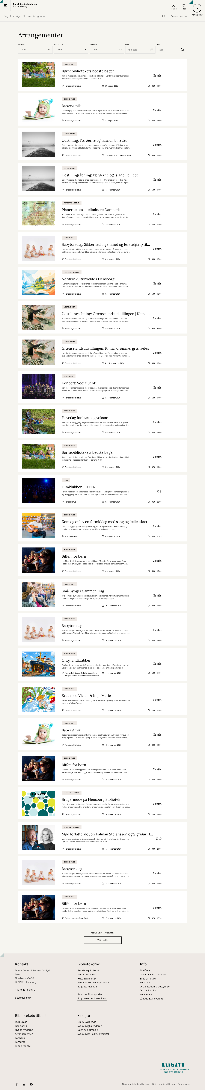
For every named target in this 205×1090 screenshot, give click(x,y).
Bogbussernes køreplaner (92, 998)
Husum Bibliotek (86, 979)
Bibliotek (21, 44)
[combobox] (84, 16)
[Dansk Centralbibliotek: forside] (173, 1067)
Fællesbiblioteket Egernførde (93, 982)
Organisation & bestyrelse (155, 987)
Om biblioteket (148, 990)
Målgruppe (58, 44)
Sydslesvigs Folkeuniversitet (93, 1034)
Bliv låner (145, 970)
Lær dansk (21, 1026)
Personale (145, 982)
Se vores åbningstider (89, 994)
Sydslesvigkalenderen (89, 1026)
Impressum (184, 1084)
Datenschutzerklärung (163, 1084)
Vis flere (102, 940)
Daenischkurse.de (87, 1030)
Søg (158, 44)
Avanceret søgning (179, 16)
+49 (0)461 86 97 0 (25, 990)
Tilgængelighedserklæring (135, 1084)
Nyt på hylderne (24, 1030)
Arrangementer (24, 1034)
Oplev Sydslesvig (86, 1022)
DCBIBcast (21, 1022)
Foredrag (20, 1042)
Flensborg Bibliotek (88, 970)
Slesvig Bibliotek (86, 974)
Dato (127, 44)
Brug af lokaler (148, 979)
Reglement (146, 994)
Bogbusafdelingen (87, 987)
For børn (20, 1038)
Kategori (93, 44)
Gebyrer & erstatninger (153, 974)
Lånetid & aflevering (151, 999)
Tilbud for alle (23, 1046)
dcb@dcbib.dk (23, 998)
